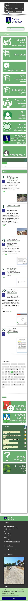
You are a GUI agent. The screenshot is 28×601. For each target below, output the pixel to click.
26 (20, 369)
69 (6, 384)
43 (23, 374)
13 (8, 366)
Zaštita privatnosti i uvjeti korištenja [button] (10, 595)
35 (22, 371)
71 (11, 384)
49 (17, 376)
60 (3, 382)
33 (17, 371)
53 (5, 379)
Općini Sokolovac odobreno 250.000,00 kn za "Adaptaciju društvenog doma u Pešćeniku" (13, 241)
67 (23, 382)
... (2, 191)
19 (24, 366)
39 (11, 374)
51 (23, 376)
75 (23, 384)
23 (11, 369)
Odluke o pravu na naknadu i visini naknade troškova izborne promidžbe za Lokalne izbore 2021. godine (13, 272)
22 (8, 369)
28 (3, 371)
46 (9, 376)
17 (19, 366)
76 (3, 387)
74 (20, 384)
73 (17, 384)
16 (16, 366)
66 (20, 382)
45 (6, 376)
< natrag (4, 397)
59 (23, 379)
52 (3, 379)
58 (20, 379)
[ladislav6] (14, 570)
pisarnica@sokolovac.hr (16, 11)
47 (12, 376)
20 (3, 369)
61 (6, 382)
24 (14, 369)
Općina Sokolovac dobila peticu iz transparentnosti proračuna (12, 292)
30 (9, 371)
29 (6, 371)
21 (5, 369)
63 (12, 382)
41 (17, 374)
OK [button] (14, 598)
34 (20, 371)
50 (20, 376)
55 (11, 379)
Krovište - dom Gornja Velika (13, 206)
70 (9, 384)
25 (17, 369)
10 (23, 364)
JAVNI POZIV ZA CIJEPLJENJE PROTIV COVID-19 (12, 330)
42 (20, 374)
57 (17, 379)
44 (3, 376)
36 (3, 374)
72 (14, 384)
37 (6, 374)
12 (5, 366)
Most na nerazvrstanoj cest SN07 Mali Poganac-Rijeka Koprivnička (13, 178)
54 (8, 379)
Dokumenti (6, 426)
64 (14, 382)
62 (9, 382)
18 (21, 366)
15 (13, 366)
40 (14, 374)
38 (8, 374)
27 (22, 369)
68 (3, 384)
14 (10, 366)
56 (14, 379)
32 (14, 371)
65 (17, 382)
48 (14, 376)
